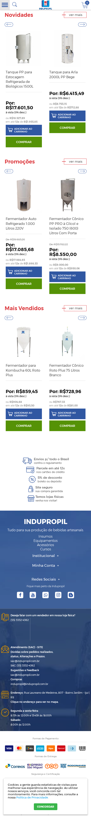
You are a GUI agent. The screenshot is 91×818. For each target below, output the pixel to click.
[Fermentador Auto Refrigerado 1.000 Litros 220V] (24, 194)
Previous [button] (9, 24)
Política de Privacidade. (32, 797)
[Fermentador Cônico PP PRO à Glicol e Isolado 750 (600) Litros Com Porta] (67, 194)
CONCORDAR (45, 806)
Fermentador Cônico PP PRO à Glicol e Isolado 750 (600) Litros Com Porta (66, 226)
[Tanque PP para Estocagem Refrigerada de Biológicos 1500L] (24, 48)
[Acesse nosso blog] (71, 595)
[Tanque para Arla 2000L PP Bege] (67, 48)
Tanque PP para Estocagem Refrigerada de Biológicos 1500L (19, 79)
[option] (24, 89)
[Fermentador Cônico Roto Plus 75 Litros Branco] (67, 341)
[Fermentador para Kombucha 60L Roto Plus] (24, 341)
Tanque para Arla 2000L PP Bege (63, 74)
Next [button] (82, 24)
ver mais (75, 15)
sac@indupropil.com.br (25, 661)
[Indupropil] (45, 5)
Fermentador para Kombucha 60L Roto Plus (23, 370)
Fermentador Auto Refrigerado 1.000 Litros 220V (21, 223)
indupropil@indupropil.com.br (29, 684)
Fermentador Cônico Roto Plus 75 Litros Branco (66, 370)
